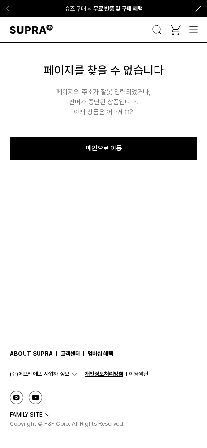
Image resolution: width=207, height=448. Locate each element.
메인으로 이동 (104, 148)
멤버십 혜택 (100, 353)
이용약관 (138, 374)
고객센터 (70, 353)
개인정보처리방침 (104, 374)
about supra (31, 353)
